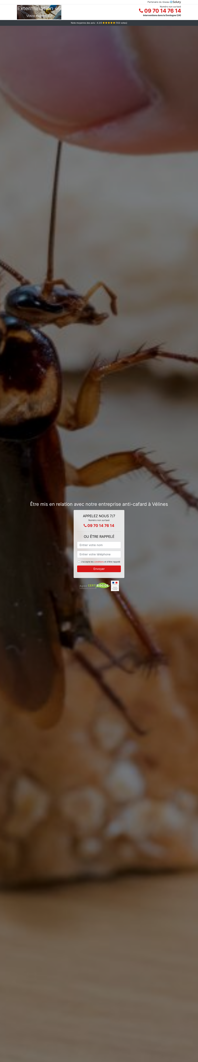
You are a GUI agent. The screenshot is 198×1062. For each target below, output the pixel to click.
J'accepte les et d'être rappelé (100, 561)
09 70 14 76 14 (162, 11)
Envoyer (99, 569)
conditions (99, 561)
